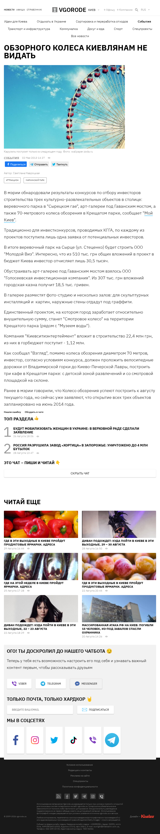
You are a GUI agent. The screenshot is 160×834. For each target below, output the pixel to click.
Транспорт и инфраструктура (29, 29)
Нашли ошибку (12, 412)
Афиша (20, 10)
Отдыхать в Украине (51, 21)
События (144, 21)
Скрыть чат (80, 473)
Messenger (89, 683)
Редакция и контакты (80, 770)
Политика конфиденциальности (80, 786)
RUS (143, 9)
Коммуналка (69, 29)
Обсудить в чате (34, 412)
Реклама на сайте (80, 775)
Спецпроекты (142, 29)
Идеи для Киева (15, 21)
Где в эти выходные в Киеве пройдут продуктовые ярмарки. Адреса (34, 542)
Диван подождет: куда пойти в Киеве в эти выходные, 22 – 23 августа (40, 627)
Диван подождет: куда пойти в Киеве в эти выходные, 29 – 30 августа (118, 542)
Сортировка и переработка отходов (102, 21)
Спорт (118, 29)
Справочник (34, 10)
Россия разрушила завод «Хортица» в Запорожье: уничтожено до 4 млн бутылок (80, 447)
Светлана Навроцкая (26, 173)
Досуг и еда (95, 29)
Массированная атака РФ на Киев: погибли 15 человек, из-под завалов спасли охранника (117, 628)
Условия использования (79, 764)
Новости (9, 10)
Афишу (110, 9)
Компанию (126, 9)
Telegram (54, 683)
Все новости (80, 36)
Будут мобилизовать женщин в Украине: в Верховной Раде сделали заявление (76, 430)
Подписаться (99, 709)
